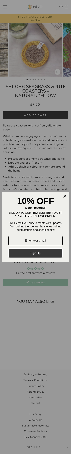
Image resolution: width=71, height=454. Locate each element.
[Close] (65, 196)
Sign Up (35, 253)
